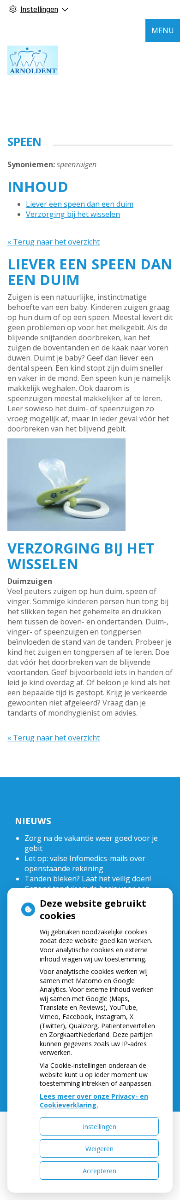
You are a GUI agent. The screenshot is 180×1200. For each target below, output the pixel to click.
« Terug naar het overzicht (53, 242)
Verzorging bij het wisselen (73, 214)
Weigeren (99, 1148)
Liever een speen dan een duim (79, 204)
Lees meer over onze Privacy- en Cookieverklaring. (94, 1101)
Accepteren (99, 1170)
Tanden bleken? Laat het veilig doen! (87, 879)
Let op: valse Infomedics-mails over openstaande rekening (84, 863)
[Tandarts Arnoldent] (32, 60)
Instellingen (99, 1126)
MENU (162, 30)
